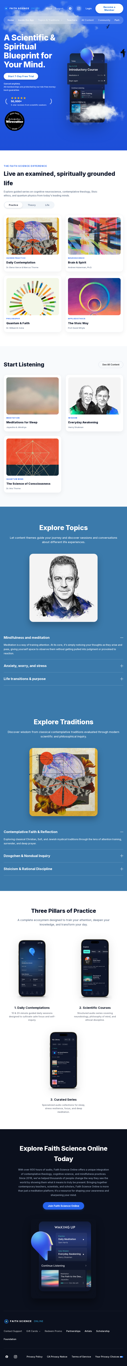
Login (89, 8)
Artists (88, 1331)
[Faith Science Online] (23, 8)
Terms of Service (81, 1356)
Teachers (72, 20)
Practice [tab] (13, 205)
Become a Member (109, 8)
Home (11, 20)
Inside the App (26, 20)
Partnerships (73, 1331)
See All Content (110, 364)
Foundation (10, 1339)
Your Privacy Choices (107, 1356)
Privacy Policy (35, 1356)
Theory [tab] (32, 205)
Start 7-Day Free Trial (21, 76)
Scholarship (102, 1331)
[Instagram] (79, 8)
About (49, 8)
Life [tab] (47, 205)
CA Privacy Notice (57, 1356)
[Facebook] (70, 8)
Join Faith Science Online (63, 1205)
